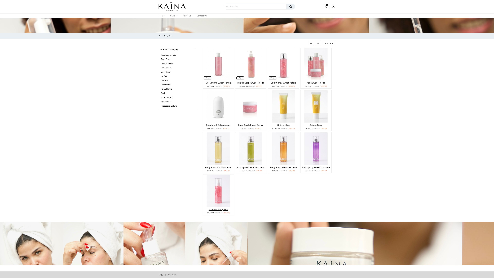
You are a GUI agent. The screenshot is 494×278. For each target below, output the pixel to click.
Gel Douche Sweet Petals (218, 82)
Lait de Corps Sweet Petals (250, 82)
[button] (329, 43)
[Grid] (311, 43)
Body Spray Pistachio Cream (250, 167)
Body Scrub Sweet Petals (250, 125)
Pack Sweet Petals (316, 82)
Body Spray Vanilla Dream (218, 167)
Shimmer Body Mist (218, 209)
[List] (318, 43)
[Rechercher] (290, 6)
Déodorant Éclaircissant (218, 125)
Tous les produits (168, 55)
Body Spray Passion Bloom (283, 167)
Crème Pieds (316, 125)
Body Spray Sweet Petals (283, 82)
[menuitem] (162, 16)
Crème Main (283, 125)
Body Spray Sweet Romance (316, 167)
